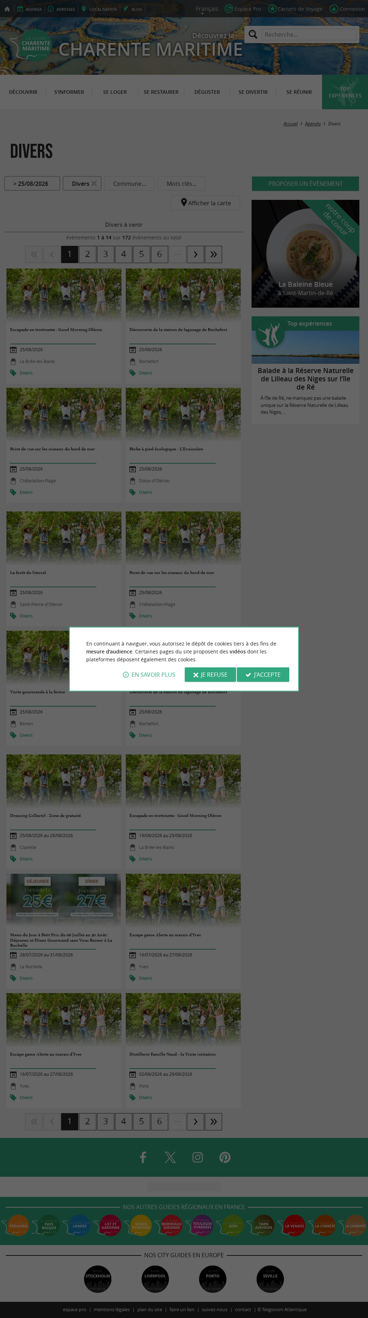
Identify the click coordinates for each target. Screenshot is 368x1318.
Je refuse (214, 675)
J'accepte (267, 675)
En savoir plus (153, 675)
